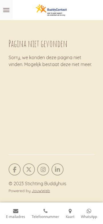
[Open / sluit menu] (6, 10)
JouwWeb (41, 190)
